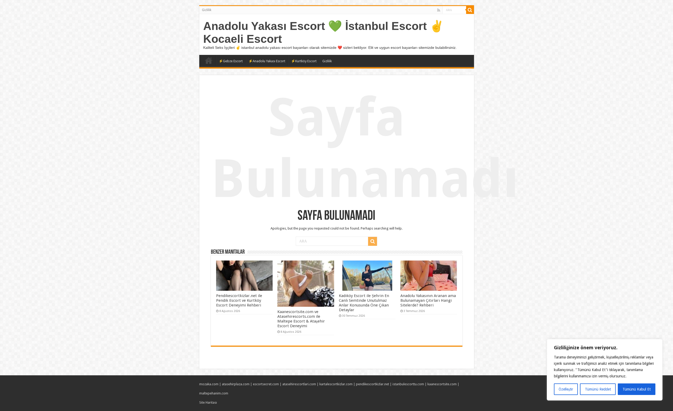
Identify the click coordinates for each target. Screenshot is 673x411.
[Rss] (439, 10)
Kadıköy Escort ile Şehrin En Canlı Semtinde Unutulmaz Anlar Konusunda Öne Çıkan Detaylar (364, 302)
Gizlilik (206, 10)
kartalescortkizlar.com (336, 384)
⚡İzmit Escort (209, 60)
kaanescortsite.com (442, 384)
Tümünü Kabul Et (637, 389)
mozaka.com (208, 384)
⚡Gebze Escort (231, 61)
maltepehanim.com (213, 393)
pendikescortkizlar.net (372, 384)
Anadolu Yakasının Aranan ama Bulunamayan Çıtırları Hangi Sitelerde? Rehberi (428, 300)
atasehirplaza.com (235, 384)
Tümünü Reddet (598, 389)
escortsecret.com (266, 384)
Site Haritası (208, 402)
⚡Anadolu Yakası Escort (266, 61)
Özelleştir (566, 389)
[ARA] (470, 10)
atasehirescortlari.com (299, 384)
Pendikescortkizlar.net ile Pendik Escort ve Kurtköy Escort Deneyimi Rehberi (239, 300)
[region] (604, 369)
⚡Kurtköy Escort (304, 61)
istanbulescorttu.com (408, 384)
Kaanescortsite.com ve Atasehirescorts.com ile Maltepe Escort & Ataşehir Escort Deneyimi (301, 318)
